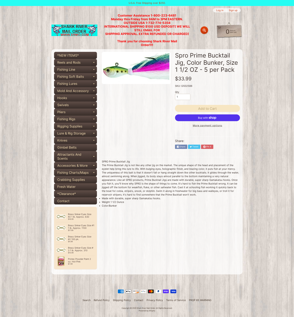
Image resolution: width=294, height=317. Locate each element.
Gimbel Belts (67, 147)
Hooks (77, 98)
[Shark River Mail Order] (74, 30)
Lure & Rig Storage (77, 134)
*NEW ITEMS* (68, 55)
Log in (219, 10)
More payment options (207, 125)
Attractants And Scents (77, 157)
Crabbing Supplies (71, 180)
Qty (177, 92)
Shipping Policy (122, 300)
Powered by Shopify (147, 311)
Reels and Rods (77, 63)
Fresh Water (66, 187)
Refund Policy (102, 300)
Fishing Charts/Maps (77, 173)
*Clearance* (66, 194)
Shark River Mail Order (146, 308)
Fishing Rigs (77, 120)
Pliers (77, 113)
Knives (77, 141)
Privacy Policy (155, 300)
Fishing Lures (77, 84)
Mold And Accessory (77, 91)
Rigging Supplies (77, 127)
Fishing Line (77, 70)
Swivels (77, 106)
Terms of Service (176, 300)
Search (86, 300)
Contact (63, 201)
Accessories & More (77, 166)
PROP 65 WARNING (200, 300)
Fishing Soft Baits (77, 77)
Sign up (233, 10)
